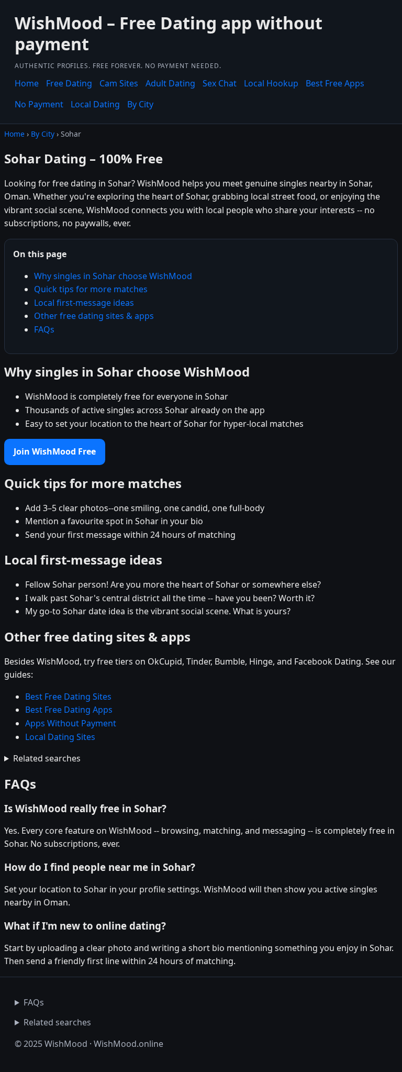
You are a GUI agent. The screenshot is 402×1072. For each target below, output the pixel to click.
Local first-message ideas (84, 302)
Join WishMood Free (55, 451)
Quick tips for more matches (91, 289)
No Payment (39, 104)
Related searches (47, 758)
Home (27, 83)
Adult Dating (170, 83)
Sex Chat (220, 83)
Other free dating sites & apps (94, 316)
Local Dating (95, 104)
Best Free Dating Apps (69, 709)
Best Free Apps (335, 83)
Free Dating (69, 83)
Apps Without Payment (70, 723)
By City (140, 104)
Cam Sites (118, 83)
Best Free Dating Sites (68, 696)
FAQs (44, 329)
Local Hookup (271, 83)
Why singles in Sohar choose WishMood (113, 276)
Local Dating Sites (60, 737)
